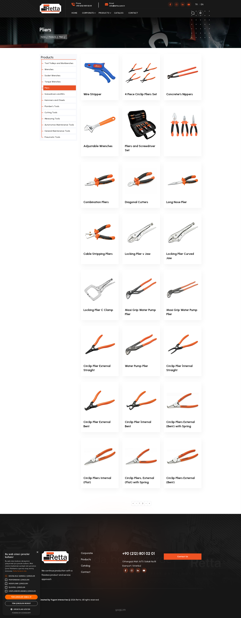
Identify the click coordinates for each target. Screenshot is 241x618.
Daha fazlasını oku (19, 571)
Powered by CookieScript (21, 613)
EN (202, 4)
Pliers (61, 37)
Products (104, 13)
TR (196, 4)
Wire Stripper (92, 94)
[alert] (21, 582)
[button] (21, 609)
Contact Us (182, 556)
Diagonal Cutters (136, 202)
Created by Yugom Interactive (54, 600)
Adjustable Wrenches (97, 146)
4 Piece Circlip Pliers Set (141, 94)
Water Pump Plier (136, 366)
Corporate (88, 13)
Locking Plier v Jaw (137, 254)
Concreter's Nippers (179, 94)
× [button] (37, 552)
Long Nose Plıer (176, 202)
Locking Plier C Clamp (98, 310)
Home (74, 13)
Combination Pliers (96, 202)
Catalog (119, 13)
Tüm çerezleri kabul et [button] (21, 597)
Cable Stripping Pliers (98, 254)
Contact (133, 13)
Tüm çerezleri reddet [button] (21, 603)
